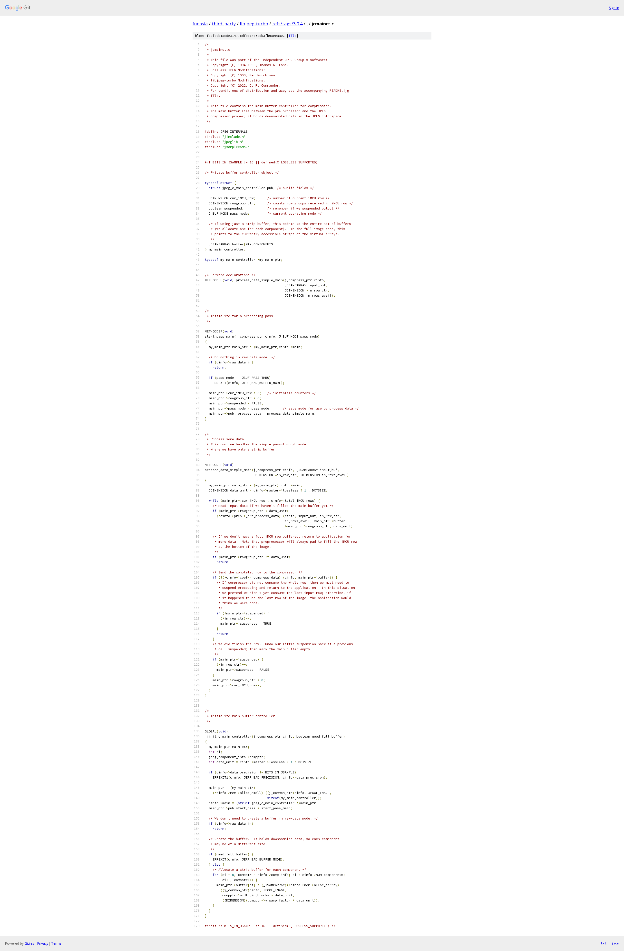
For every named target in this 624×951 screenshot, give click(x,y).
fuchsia (200, 24)
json (615, 943)
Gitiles (29, 943)
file (292, 36)
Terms (56, 943)
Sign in (614, 7)
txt (603, 943)
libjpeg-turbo (254, 24)
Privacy (42, 943)
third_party (224, 24)
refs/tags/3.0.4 (287, 24)
